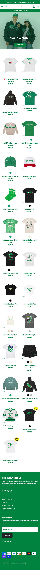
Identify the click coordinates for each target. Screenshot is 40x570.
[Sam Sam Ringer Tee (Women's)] (29, 64)
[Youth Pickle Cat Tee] (29, 415)
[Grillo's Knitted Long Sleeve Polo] (10, 128)
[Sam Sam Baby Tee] (29, 289)
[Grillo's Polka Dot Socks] (10, 195)
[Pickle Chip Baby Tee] (10, 289)
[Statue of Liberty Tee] (29, 225)
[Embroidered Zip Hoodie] (10, 98)
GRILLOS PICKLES (10, 563)
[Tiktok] (11, 491)
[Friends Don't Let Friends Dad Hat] (10, 161)
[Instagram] (8, 491)
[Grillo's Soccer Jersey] (29, 98)
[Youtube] (5, 491)
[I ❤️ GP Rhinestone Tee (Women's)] (10, 64)
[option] (20, 30)
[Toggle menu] (2, 6)
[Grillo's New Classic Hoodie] (29, 384)
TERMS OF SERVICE (8, 508)
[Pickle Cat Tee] (29, 195)
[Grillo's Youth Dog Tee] (10, 446)
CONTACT (5, 502)
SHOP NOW (20, 44)
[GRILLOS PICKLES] (20, 6)
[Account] (33, 6)
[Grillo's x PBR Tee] (10, 351)
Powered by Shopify (21, 563)
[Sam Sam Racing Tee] (29, 320)
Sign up (7, 535)
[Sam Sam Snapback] (29, 161)
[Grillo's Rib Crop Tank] (10, 320)
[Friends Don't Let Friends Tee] (29, 128)
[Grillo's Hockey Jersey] (10, 415)
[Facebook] (2, 491)
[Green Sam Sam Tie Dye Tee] (10, 225)
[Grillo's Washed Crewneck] (10, 384)
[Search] (7, 6)
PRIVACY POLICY (7, 505)
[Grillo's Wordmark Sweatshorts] (29, 351)
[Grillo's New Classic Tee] (10, 258)
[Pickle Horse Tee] (29, 258)
